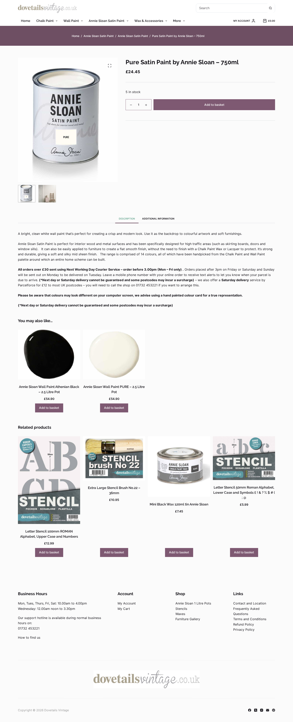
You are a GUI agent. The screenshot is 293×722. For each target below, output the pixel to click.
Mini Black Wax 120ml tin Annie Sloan (179, 504)
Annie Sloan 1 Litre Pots (193, 603)
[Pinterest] (273, 710)
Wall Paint (71, 21)
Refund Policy (243, 624)
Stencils (181, 609)
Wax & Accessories (148, 21)
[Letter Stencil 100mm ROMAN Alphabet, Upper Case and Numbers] (49, 480)
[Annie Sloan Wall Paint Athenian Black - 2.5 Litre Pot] (49, 354)
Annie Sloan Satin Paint (106, 21)
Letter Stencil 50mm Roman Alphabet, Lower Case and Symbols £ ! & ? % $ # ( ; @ (244, 492)
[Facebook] (249, 710)
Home (25, 21)
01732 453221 (28, 628)
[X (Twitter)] (255, 710)
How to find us (29, 637)
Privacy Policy (244, 630)
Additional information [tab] (158, 218)
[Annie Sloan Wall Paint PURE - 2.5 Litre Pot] (114, 354)
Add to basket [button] (49, 408)
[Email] (267, 710)
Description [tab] (127, 218)
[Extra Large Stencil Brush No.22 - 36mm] (114, 458)
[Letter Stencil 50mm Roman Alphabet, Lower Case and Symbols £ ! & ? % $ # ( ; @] (244, 458)
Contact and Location (249, 603)
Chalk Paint (45, 21)
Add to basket (214, 105)
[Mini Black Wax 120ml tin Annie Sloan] (179, 466)
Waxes (180, 614)
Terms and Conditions (249, 619)
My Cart (124, 609)
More (177, 21)
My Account (127, 603)
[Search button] (270, 8)
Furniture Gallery (187, 619)
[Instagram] (261, 710)
